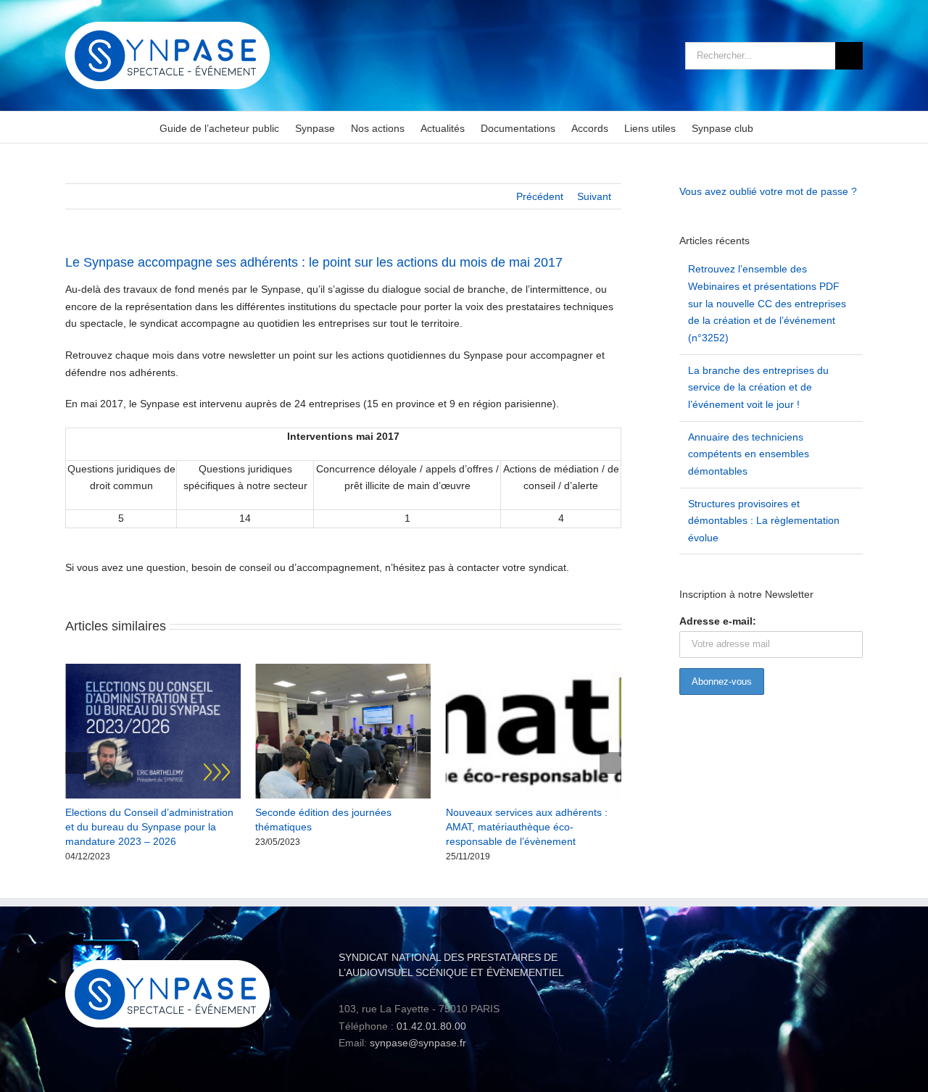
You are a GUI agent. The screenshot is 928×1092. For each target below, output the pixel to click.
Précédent (539, 196)
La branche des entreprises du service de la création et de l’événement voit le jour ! (758, 387)
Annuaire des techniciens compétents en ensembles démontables (748, 454)
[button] (76, 763)
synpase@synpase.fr (418, 1043)
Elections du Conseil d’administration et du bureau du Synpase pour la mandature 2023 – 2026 (149, 827)
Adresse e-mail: (717, 621)
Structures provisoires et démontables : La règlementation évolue (764, 520)
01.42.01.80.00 (431, 1026)
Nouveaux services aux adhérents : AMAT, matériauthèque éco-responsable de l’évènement (527, 827)
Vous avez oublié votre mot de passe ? (768, 191)
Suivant (594, 196)
